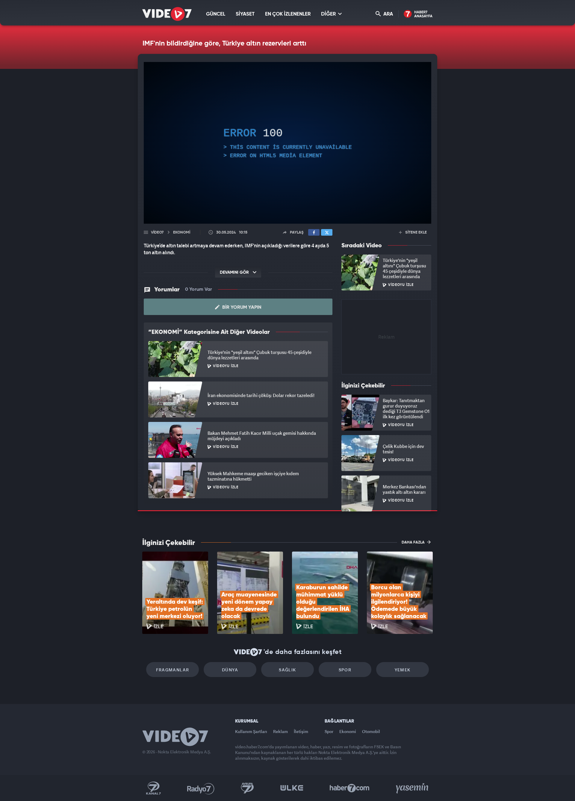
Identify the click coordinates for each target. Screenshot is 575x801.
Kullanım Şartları (251, 731)
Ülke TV (291, 788)
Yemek (403, 670)
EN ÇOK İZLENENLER (288, 14)
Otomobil (371, 731)
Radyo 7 (200, 788)
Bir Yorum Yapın (241, 307)
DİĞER (329, 14)
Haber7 (350, 788)
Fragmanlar (172, 670)
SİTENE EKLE (415, 232)
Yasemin (412, 788)
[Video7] (167, 14)
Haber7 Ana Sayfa (418, 14)
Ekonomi (347, 731)
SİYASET (245, 14)
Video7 (157, 232)
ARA (387, 14)
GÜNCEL (215, 14)
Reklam (280, 731)
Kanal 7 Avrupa (247, 788)
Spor (345, 670)
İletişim (301, 731)
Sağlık (287, 670)
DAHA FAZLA (414, 542)
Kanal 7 (153, 788)
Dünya (230, 670)
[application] (287, 143)
